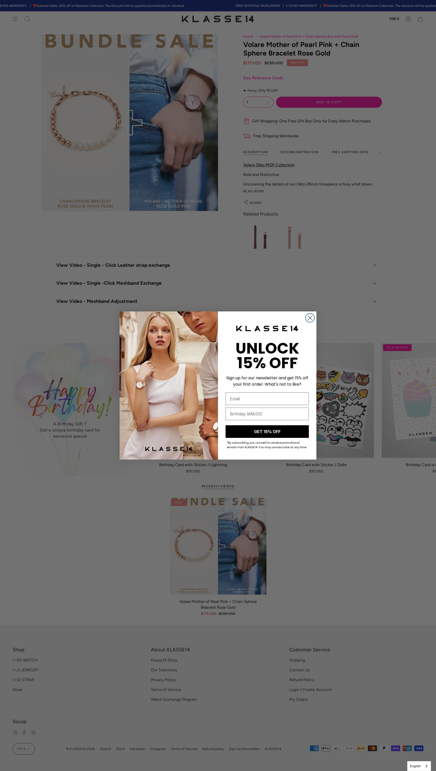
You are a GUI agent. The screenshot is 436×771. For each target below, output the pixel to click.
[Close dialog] (310, 317)
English (415, 766)
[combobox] (419, 766)
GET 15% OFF (267, 431)
